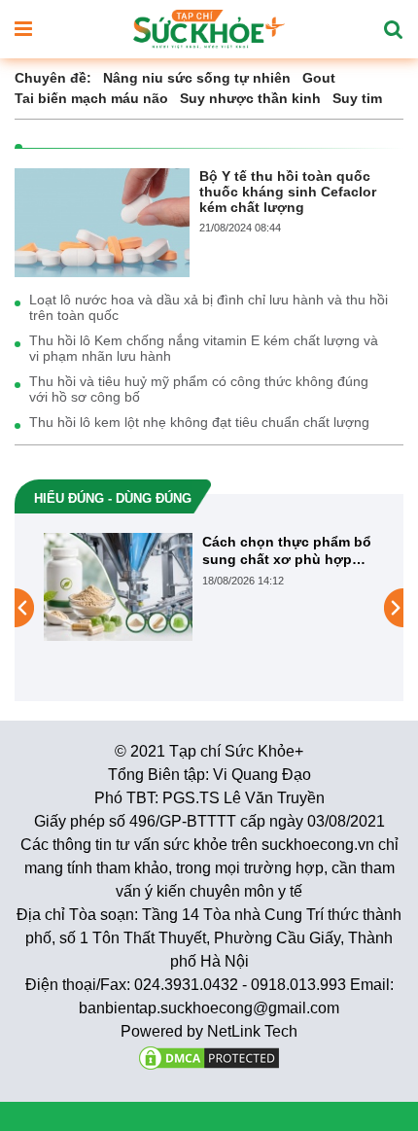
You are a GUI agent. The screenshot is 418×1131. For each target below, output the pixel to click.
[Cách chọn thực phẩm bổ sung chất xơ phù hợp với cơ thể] (118, 586)
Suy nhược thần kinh (250, 98)
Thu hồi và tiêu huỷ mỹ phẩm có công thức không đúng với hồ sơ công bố (198, 389)
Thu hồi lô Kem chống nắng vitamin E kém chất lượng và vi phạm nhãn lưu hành (203, 348)
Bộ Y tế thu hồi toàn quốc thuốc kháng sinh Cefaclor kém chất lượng (287, 191)
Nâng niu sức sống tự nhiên (197, 78)
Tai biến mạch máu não (91, 98)
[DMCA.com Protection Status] (209, 1056)
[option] (209, 587)
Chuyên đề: (53, 78)
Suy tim (357, 98)
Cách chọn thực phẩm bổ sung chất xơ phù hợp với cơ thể (286, 551)
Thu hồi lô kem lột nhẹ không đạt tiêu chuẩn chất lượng (199, 422)
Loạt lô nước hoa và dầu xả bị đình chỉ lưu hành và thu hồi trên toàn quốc (208, 307)
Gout (318, 78)
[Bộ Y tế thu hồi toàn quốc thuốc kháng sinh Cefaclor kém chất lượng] (102, 222)
